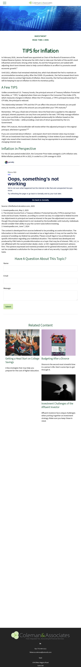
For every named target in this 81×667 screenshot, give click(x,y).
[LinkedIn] (40, 643)
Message (7, 288)
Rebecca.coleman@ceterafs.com (40, 652)
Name (5, 263)
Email (5, 275)
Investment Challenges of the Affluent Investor (57, 405)
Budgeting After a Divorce (55, 358)
